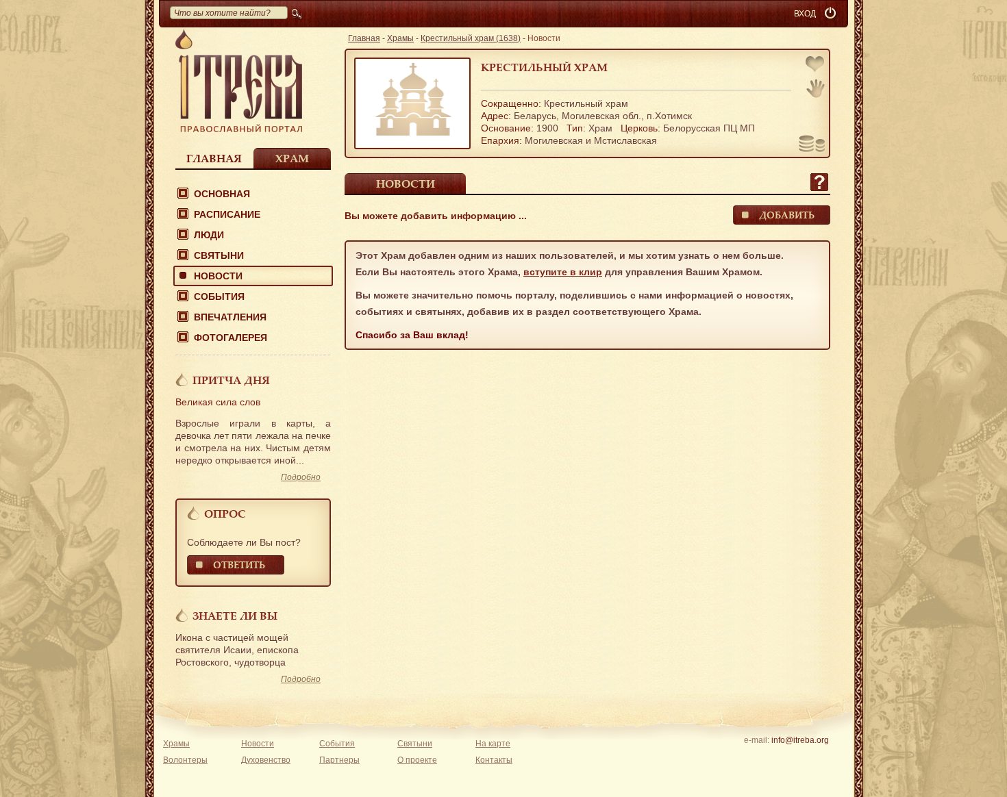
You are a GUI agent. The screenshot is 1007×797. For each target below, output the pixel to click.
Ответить (239, 564)
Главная (214, 158)
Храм (292, 158)
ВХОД (805, 13)
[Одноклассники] (821, 758)
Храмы (400, 38)
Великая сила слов (217, 401)
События (219, 296)
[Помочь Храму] (812, 145)
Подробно (301, 477)
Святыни (219, 255)
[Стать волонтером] (815, 88)
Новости (218, 275)
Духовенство (265, 760)
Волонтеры (185, 760)
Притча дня (231, 380)
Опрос (225, 513)
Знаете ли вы (234, 615)
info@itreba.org (800, 740)
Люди (209, 234)
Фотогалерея (230, 337)
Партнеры (339, 760)
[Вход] (831, 14)
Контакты (493, 760)
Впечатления (230, 317)
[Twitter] (799, 758)
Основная (222, 193)
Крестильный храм (544, 67)
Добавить (787, 214)
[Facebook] (778, 758)
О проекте (417, 760)
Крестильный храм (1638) (471, 38)
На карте (492, 743)
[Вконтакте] (757, 758)
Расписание (227, 214)
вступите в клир (562, 271)
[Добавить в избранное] (816, 65)
